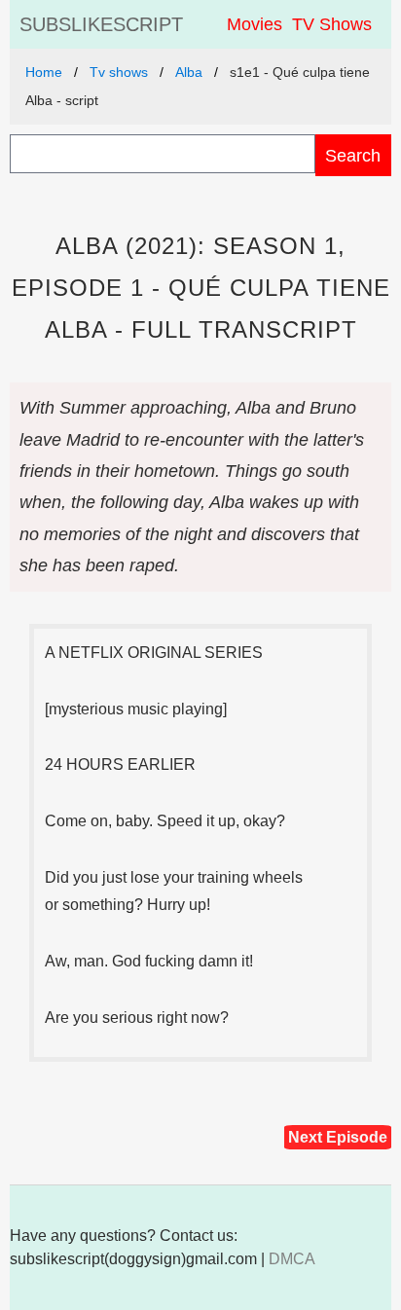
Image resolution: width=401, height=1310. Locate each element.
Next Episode (337, 1137)
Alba (188, 72)
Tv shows (119, 72)
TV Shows (332, 24)
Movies (254, 24)
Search (353, 155)
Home (43, 72)
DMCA (292, 1259)
